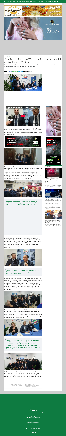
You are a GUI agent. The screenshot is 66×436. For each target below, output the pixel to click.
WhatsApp (15, 71)
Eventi (49, 1)
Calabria (23, 1)
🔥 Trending (48, 166)
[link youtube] (58, 1)
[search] (61, 1)
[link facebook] (54, 1)
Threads (26, 71)
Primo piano (18, 1)
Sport (46, 1)
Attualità (34, 1)
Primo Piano (19, 412)
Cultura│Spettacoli (42, 412)
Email (31, 71)
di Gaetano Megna (8, 68)
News (14, 1)
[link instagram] (56, 1)
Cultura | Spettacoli (40, 1)
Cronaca (27, 1)
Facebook (10, 71)
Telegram (20, 71)
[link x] (52, 1)
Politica (31, 1)
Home (6, 56)
